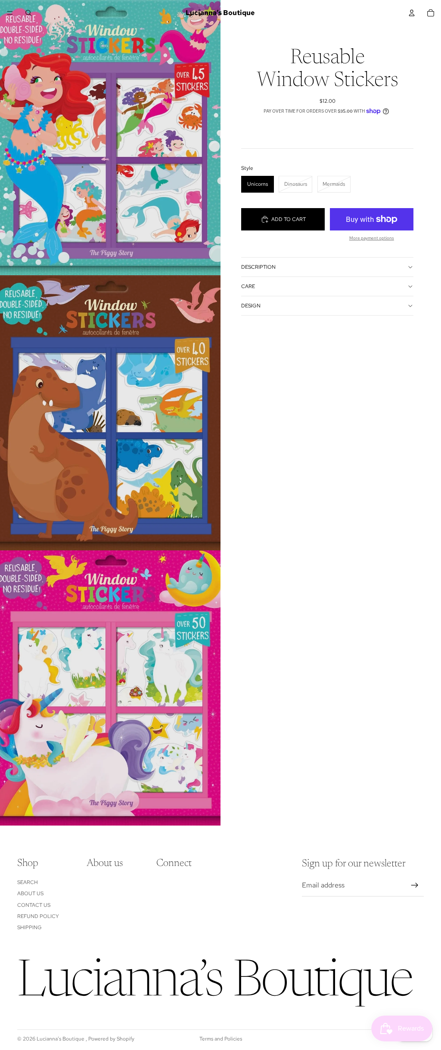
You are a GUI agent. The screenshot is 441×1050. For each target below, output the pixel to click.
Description (258, 267)
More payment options (371, 238)
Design (251, 305)
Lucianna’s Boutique (61, 1038)
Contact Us (33, 905)
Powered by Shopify (111, 1038)
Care (248, 286)
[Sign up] (415, 885)
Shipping (29, 927)
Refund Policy (38, 916)
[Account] (411, 12)
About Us (30, 893)
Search (27, 882)
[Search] (28, 12)
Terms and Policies (220, 1038)
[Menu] (10, 13)
